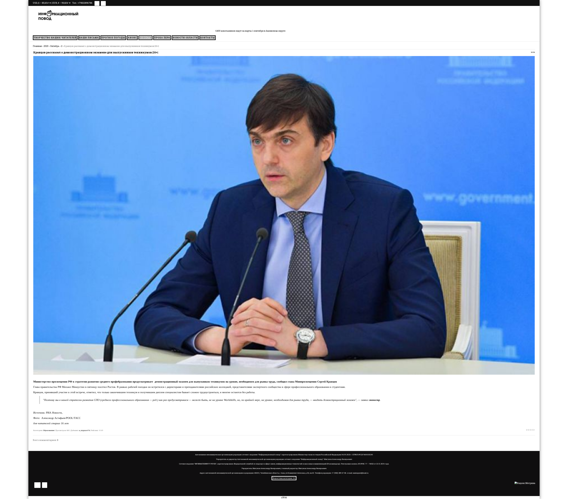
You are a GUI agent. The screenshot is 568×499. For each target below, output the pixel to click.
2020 (46, 46)
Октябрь (54, 46)
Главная (37, 46)
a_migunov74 (84, 430)
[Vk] (97, 2)
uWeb (284, 497)
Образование (48, 430)
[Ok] (103, 2)
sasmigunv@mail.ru (360, 473)
